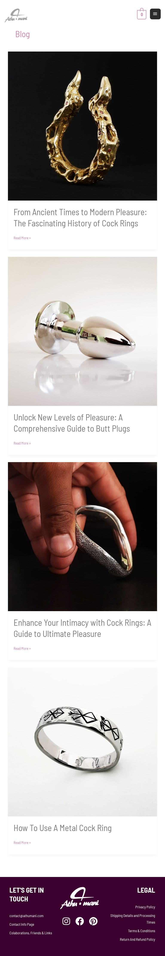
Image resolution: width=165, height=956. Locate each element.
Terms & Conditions (141, 931)
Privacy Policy (145, 907)
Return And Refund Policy (137, 939)
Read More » (22, 237)
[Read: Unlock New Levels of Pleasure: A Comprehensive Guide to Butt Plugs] (82, 331)
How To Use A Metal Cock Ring (63, 827)
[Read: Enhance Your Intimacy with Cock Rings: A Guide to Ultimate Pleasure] (82, 536)
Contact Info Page (21, 924)
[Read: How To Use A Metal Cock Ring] (82, 741)
